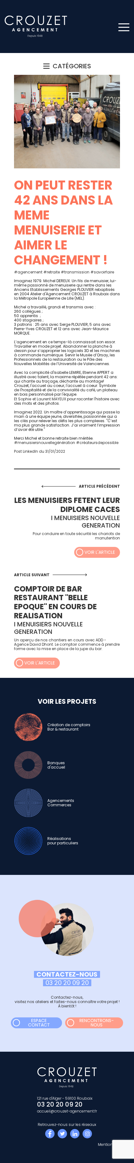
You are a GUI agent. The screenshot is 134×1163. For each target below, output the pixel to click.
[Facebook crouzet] (50, 1133)
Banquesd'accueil (56, 765)
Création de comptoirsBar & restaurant (68, 727)
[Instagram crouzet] (87, 1133)
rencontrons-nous (96, 1022)
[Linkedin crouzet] (74, 1133)
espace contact (39, 1022)
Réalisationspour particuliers (62, 841)
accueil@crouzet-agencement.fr (67, 1111)
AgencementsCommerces (60, 803)
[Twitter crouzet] (62, 1133)
